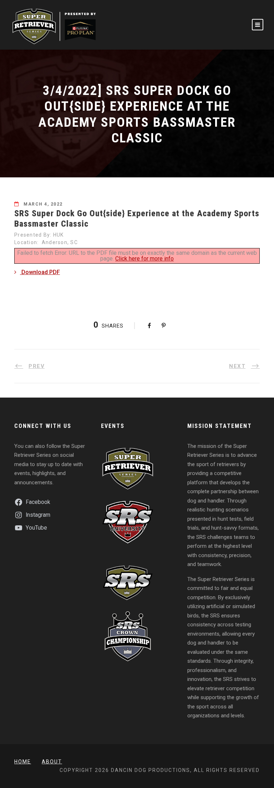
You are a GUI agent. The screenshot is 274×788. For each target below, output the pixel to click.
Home (22, 761)
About (52, 761)
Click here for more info (144, 258)
